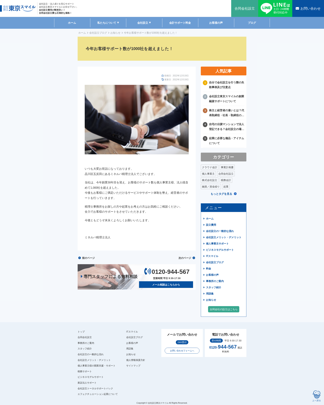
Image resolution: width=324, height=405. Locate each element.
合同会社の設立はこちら (224, 309)
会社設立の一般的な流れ (220, 231)
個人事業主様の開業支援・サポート (96, 365)
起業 (225, 186)
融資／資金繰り (211, 186)
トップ (81, 331)
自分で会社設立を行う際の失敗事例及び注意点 (226, 85)
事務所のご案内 (215, 281)
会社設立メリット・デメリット (223, 237)
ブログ (252, 22)
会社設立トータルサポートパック (95, 388)
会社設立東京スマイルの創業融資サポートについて (226, 99)
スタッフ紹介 (213, 287)
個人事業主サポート (217, 243)
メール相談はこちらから (166, 284)
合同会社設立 (226, 173)
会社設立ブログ (98, 32)
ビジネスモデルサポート (220, 249)
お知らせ (115, 32)
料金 (208, 268)
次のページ (185, 257)
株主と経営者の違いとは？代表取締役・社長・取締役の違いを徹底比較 (226, 113)
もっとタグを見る (221, 193)
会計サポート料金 (180, 22)
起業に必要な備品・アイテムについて (226, 141)
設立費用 (211, 224)
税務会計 (226, 180)
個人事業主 (208, 173)
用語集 (210, 293)
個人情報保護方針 (135, 360)
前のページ (88, 257)
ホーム (72, 22)
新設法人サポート (87, 382)
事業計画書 (227, 167)
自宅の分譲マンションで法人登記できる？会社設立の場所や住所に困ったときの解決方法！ (226, 127)
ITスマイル (212, 256)
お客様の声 (216, 22)
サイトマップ (133, 365)
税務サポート (85, 371)
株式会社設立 (209, 180)
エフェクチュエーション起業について (98, 394)
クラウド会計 (209, 167)
